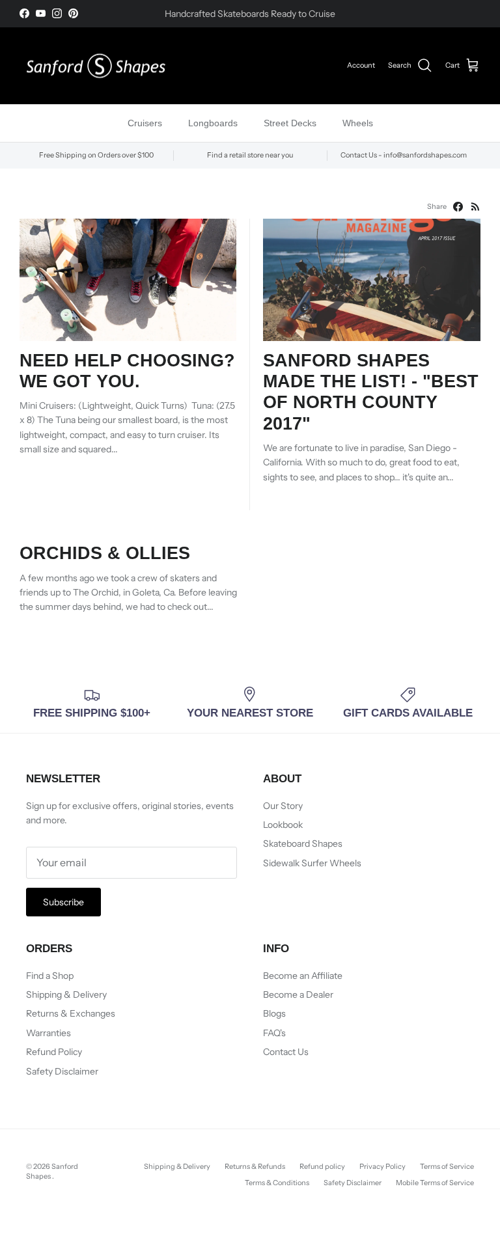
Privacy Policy (382, 1166)
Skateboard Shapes (302, 843)
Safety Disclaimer (62, 1071)
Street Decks (290, 123)
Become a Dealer (298, 994)
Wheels (357, 123)
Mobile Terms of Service (435, 1182)
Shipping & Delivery (66, 994)
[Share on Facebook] (458, 207)
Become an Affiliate (302, 975)
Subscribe (63, 902)
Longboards (213, 123)
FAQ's (274, 1033)
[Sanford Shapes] (96, 66)
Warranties (48, 1033)
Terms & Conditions (277, 1182)
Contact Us (286, 1052)
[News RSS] (475, 207)
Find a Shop (50, 975)
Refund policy (322, 1166)
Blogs (274, 1013)
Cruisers (145, 123)
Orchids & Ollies (105, 553)
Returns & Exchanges (70, 1013)
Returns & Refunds (255, 1166)
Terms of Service (447, 1166)
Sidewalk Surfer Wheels (312, 863)
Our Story (283, 806)
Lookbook (283, 824)
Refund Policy (54, 1052)
